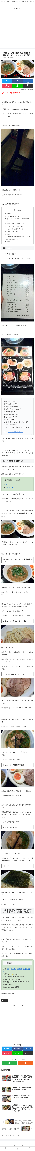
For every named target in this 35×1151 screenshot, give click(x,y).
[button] (31, 544)
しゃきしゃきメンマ (12, 231)
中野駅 (19, 969)
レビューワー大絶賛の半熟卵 (15, 229)
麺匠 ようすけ (10, 487)
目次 (15, 210)
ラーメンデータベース (15, 432)
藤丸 (7, 484)
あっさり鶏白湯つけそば (12, 216)
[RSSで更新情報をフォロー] (25, 1063)
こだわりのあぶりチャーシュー (15, 226)
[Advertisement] (17, 30)
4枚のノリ (9, 234)
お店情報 (7, 241)
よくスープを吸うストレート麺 (15, 223)
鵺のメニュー (9, 213)
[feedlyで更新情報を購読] (9, 1063)
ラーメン (13, 969)
